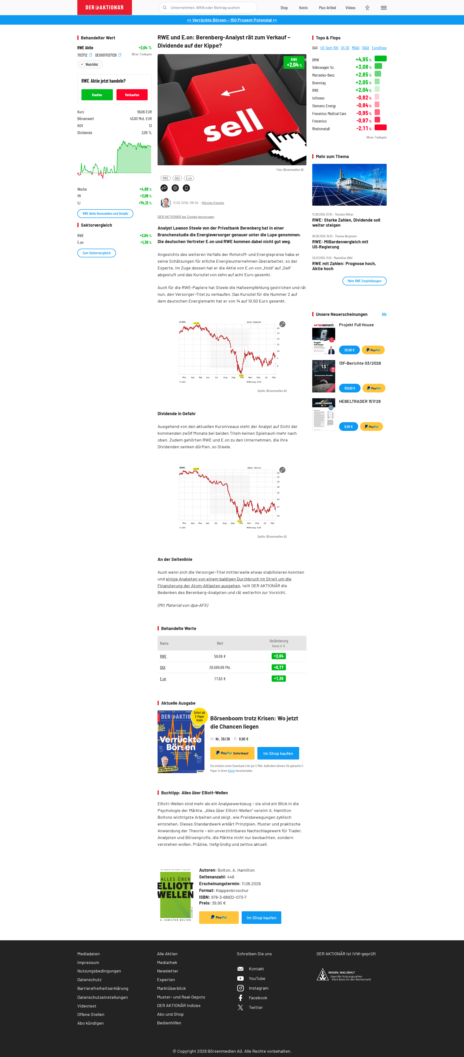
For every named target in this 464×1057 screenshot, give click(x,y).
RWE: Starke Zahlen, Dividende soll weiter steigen (346, 222)
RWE (165, 178)
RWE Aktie (85, 47)
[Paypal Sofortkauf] (219, 917)
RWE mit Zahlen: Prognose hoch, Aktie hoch (344, 266)
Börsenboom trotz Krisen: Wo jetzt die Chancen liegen (254, 722)
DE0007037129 (106, 54)
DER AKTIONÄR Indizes (179, 1005)
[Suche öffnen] (165, 7)
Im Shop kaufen (278, 753)
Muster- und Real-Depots (181, 996)
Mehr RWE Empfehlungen (364, 280)
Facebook (258, 997)
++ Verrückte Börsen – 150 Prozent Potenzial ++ (232, 19)
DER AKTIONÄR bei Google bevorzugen (186, 217)
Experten (166, 979)
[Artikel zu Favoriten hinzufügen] (186, 188)
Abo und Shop (170, 1014)
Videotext (86, 1005)
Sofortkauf (240, 753)
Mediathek (167, 962)
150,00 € (349, 388)
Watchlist (92, 64)
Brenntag (319, 82)
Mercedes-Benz (323, 75)
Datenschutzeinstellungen (102, 997)
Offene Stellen (90, 1014)
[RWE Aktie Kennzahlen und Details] (114, 160)
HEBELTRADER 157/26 (360, 401)
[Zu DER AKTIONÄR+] (327, 7)
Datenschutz (89, 979)
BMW (315, 59)
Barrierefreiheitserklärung (102, 988)
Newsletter (167, 970)
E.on (189, 178)
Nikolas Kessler (213, 203)
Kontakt (256, 968)
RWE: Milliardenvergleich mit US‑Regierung (340, 244)
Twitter (256, 1007)
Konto (231, 770)
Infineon (318, 98)
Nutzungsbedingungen (99, 970)
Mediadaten (88, 953)
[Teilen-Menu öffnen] (164, 188)
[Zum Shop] (284, 7)
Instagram (258, 988)
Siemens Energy (324, 105)
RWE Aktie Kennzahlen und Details (105, 213)
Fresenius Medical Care (329, 113)
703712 (82, 54)
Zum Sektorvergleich (97, 252)
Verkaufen (132, 94)
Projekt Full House (356, 324)
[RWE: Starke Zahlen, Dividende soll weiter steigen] (349, 185)
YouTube (257, 978)
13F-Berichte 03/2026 (360, 363)
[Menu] (383, 7)
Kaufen (97, 94)
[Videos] (350, 7)
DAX (177, 178)
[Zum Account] (303, 7)
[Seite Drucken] (175, 188)
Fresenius (319, 120)
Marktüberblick (171, 988)
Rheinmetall (321, 128)
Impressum (88, 962)
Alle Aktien (167, 953)
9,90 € (348, 426)
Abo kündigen (90, 1023)
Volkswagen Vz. (323, 67)
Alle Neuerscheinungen (378, 314)
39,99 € (349, 350)
